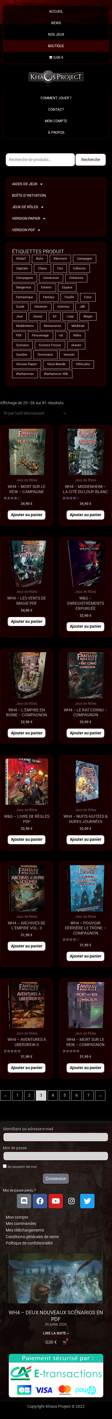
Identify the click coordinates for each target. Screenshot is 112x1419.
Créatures (76, 278)
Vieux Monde (56, 364)
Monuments (52, 326)
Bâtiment (60, 259)
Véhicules (83, 364)
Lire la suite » (56, 1333)
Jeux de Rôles (25, 207)
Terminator (45, 355)
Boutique (56, 46)
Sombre (21, 355)
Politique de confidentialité (29, 1243)
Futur (88, 297)
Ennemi (46, 287)
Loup (70, 316)
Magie (88, 316)
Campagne (84, 259)
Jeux (19, 316)
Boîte (39, 259)
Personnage (40, 335)
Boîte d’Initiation (29, 195)
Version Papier (26, 218)
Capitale (22, 268)
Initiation (40, 307)
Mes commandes (21, 1223)
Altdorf (21, 259)
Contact (56, 110)
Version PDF (23, 230)
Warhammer (25, 374)
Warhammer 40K (56, 374)
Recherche (90, 159)
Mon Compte (56, 121)
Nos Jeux (56, 34)
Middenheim (25, 326)
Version (68, 355)
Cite (60, 268)
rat (61, 335)
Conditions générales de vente (32, 1236)
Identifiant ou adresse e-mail (28, 1129)
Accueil (56, 11)
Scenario (22, 345)
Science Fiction (50, 345)
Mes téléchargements (25, 1230)
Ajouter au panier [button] (27, 514)
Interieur (63, 307)
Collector (79, 268)
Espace (67, 287)
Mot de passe (15, 1148)
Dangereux (23, 287)
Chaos (42, 268)
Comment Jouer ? (56, 98)
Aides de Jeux (24, 184)
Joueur (38, 316)
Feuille (69, 297)
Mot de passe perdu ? (19, 1190)
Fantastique (24, 297)
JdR (82, 307)
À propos (56, 133)
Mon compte (17, 1217)
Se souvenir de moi (22, 1167)
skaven (76, 345)
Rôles (77, 335)
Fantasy (48, 297)
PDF (19, 335)
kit (55, 316)
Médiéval (78, 326)
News (56, 23)
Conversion (51, 278)
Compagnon (24, 278)
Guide (20, 307)
